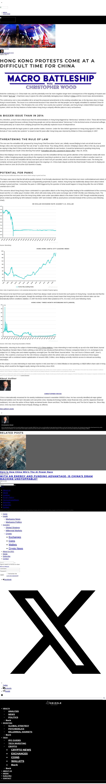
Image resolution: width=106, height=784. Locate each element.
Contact (6, 507)
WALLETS (17, 761)
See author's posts (7, 409)
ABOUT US (7, 771)
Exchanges (15, 537)
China (73, 96)
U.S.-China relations (45, 348)
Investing (6, 525)
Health (5, 516)
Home (5, 514)
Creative (6, 495)
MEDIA (6, 773)
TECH (5, 738)
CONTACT (7, 778)
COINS (15, 757)
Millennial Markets (14, 530)
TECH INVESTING (17, 743)
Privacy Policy (8, 497)
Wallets (13, 544)
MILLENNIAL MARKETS (20, 732)
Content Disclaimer (25, 375)
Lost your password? (12, 576)
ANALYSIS (13, 711)
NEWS (11, 714)
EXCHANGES (19, 753)
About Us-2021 (8, 551)
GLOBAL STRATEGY (18, 726)
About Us (6, 490)
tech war (12, 96)
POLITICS (13, 717)
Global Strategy (4, 48)
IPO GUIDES (14, 740)
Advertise (7, 502)
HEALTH (6, 708)
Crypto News (16, 548)
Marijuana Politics (14, 522)
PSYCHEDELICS (16, 729)
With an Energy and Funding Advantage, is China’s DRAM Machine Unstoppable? (46, 477)
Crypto (9, 534)
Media (5, 493)
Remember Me (12, 573)
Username (3, 568)
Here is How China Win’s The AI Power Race (26, 472)
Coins (12, 540)
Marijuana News (13, 519)
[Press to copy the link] (104, 698)
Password (3, 571)
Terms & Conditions (11, 500)
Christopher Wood (9, 52)
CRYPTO (12, 746)
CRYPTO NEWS (21, 749)
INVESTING (7, 723)
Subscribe (6, 14)
